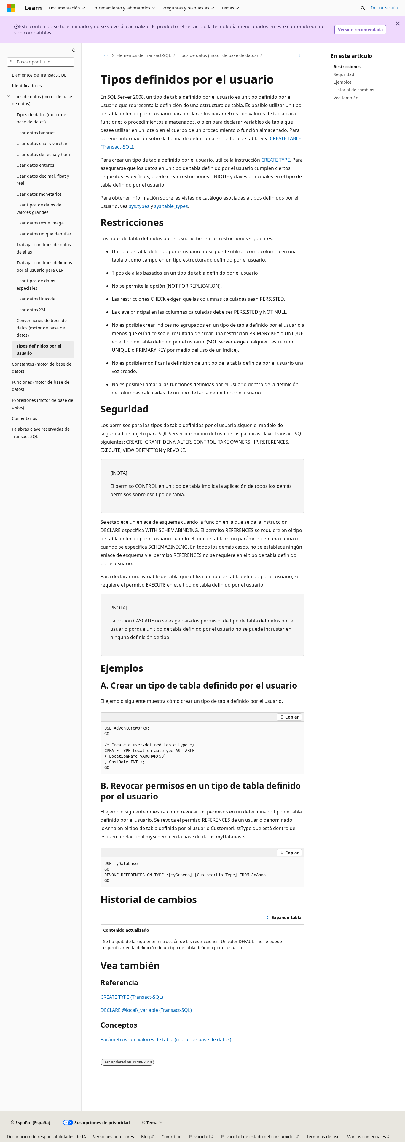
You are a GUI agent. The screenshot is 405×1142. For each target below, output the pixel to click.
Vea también (346, 98)
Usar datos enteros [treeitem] (35, 165)
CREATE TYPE (275, 160)
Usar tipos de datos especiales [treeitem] (36, 284)
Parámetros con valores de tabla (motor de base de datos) (166, 1039)
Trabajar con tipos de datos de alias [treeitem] (44, 248)
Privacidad (199, 1136)
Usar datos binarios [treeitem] (36, 133)
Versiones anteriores (113, 1136)
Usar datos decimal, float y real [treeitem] (43, 179)
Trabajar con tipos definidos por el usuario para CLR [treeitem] (44, 266)
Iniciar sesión (384, 7)
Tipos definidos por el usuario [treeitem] (39, 349)
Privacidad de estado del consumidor (258, 1136)
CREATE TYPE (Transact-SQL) (132, 997)
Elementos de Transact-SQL (144, 55)
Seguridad (344, 74)
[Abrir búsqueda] (363, 8)
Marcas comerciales (366, 1136)
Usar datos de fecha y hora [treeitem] (43, 154)
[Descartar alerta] (398, 23)
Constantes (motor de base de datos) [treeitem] (41, 367)
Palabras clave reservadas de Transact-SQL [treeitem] (41, 432)
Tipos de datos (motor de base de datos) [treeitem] (41, 118)
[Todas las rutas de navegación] (106, 55)
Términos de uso (323, 1136)
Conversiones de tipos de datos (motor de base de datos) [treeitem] (42, 328)
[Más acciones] (299, 55)
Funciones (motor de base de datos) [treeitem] (40, 385)
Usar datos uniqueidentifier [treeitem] (44, 234)
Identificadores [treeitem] (27, 85)
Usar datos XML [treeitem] (32, 310)
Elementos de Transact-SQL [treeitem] (39, 75)
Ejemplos (343, 82)
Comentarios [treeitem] (24, 418)
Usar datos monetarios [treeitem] (39, 194)
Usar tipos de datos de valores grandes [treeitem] (39, 208)
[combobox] (40, 62)
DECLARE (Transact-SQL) (146, 1010)
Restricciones (347, 66)
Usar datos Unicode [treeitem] (36, 299)
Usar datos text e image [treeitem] (40, 223)
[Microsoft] (11, 8)
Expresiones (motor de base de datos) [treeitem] (42, 403)
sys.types (139, 206)
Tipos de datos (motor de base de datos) (218, 55)
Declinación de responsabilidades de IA (46, 1136)
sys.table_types (171, 206)
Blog (145, 1136)
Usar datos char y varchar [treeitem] (42, 143)
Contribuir (172, 1136)
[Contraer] (73, 50)
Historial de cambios (354, 90)
